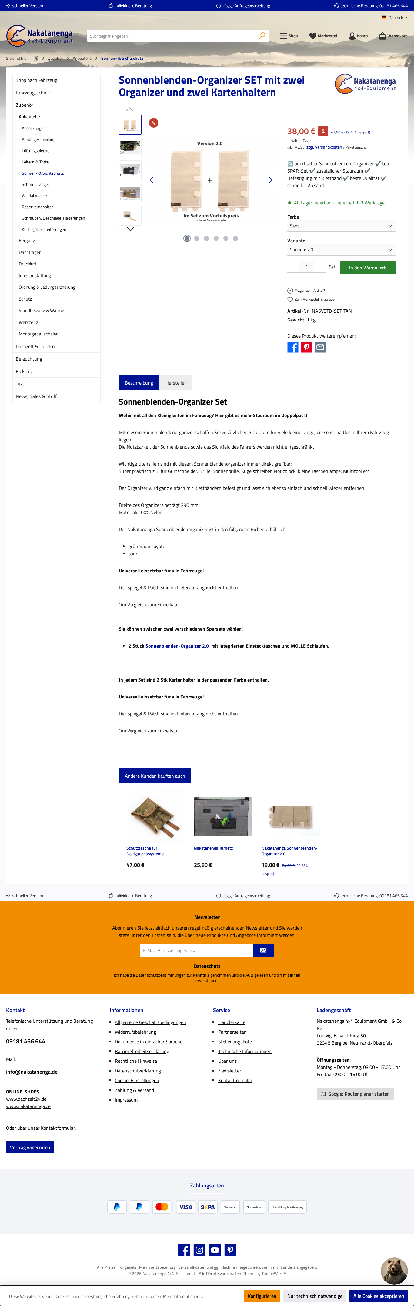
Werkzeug (28, 322)
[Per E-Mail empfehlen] (320, 346)
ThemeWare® (274, 1273)
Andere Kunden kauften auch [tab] (155, 775)
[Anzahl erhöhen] (320, 267)
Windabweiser (34, 195)
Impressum (126, 1099)
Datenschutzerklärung (138, 1070)
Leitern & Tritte (35, 162)
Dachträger (30, 252)
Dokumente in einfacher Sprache (148, 1041)
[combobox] (171, 36)
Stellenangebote (235, 1041)
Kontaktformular (58, 1128)
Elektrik (24, 371)
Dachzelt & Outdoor (36, 346)
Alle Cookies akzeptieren (378, 1296)
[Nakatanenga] (365, 88)
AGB (249, 975)
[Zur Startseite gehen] (39, 36)
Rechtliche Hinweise (136, 1061)
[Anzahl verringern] (293, 267)
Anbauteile (29, 116)
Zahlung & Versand (134, 1090)
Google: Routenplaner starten (358, 1093)
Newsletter (229, 1070)
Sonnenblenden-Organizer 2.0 (177, 645)
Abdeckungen (34, 128)
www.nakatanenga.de (28, 1106)
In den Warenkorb (368, 267)
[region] (197, 180)
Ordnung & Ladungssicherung (47, 287)
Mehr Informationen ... (183, 1296)
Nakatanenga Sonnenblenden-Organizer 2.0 (290, 851)
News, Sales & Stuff (36, 396)
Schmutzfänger (35, 184)
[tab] (139, 382)
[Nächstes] (270, 180)
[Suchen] (262, 36)
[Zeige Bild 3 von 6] (206, 238)
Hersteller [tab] (175, 382)
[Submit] (263, 950)
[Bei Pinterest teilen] (306, 346)
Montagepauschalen (38, 333)
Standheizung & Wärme (41, 310)
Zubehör (24, 105)
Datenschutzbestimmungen (161, 975)
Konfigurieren (262, 1296)
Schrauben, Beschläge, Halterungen (53, 218)
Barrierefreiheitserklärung (142, 1051)
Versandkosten (191, 1267)
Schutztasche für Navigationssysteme (145, 851)
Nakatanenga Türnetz (213, 848)
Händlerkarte (231, 1022)
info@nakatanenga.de (32, 1072)
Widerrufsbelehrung (135, 1031)
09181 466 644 (393, 5)
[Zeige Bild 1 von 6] (187, 238)
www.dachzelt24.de (26, 1098)
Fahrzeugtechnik (33, 92)
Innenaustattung (35, 275)
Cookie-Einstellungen (137, 1080)
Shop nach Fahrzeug (36, 80)
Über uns (227, 1061)
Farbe (293, 216)
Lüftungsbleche (35, 150)
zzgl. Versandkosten (324, 147)
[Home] (36, 58)
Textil (21, 383)
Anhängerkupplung (38, 139)
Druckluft (27, 263)
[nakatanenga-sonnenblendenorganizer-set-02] (211, 180)
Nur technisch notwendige (314, 1296)
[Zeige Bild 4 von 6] (216, 238)
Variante (296, 240)
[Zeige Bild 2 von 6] (196, 238)
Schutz (25, 298)
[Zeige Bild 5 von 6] (225, 238)
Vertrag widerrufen (30, 1147)
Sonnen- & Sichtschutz (43, 173)
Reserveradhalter (37, 207)
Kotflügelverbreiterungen (44, 229)
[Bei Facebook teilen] (293, 346)
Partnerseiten (232, 1031)
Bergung (27, 240)
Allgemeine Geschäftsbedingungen (150, 1022)
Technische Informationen (245, 1051)
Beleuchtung (29, 358)
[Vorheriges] (152, 180)
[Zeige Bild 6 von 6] (235, 238)
